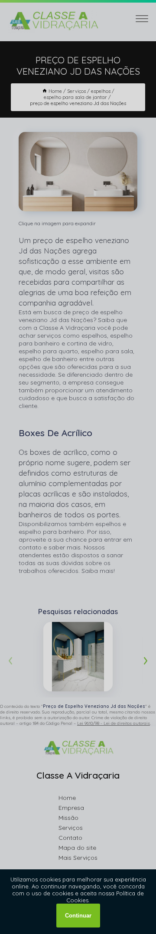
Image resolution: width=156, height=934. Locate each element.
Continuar (78, 915)
